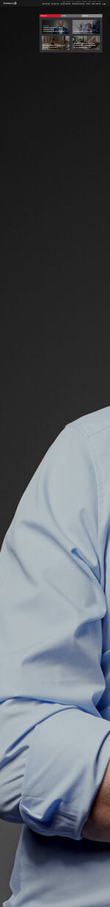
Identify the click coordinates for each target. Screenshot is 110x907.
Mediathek (84, 1)
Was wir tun (55, 3)
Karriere (94, 1)
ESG (73, 1)
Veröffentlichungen (78, 3)
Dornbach (10, 3)
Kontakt (99, 1)
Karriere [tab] (85, 15)
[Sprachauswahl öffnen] (104, 4)
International (78, 1)
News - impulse (96, 3)
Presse (89, 1)
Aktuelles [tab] (44, 15)
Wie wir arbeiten (65, 3)
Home (63, 1)
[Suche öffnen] (103, 4)
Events (88, 3)
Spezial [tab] (64, 15)
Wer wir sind (46, 3)
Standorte (68, 1)
